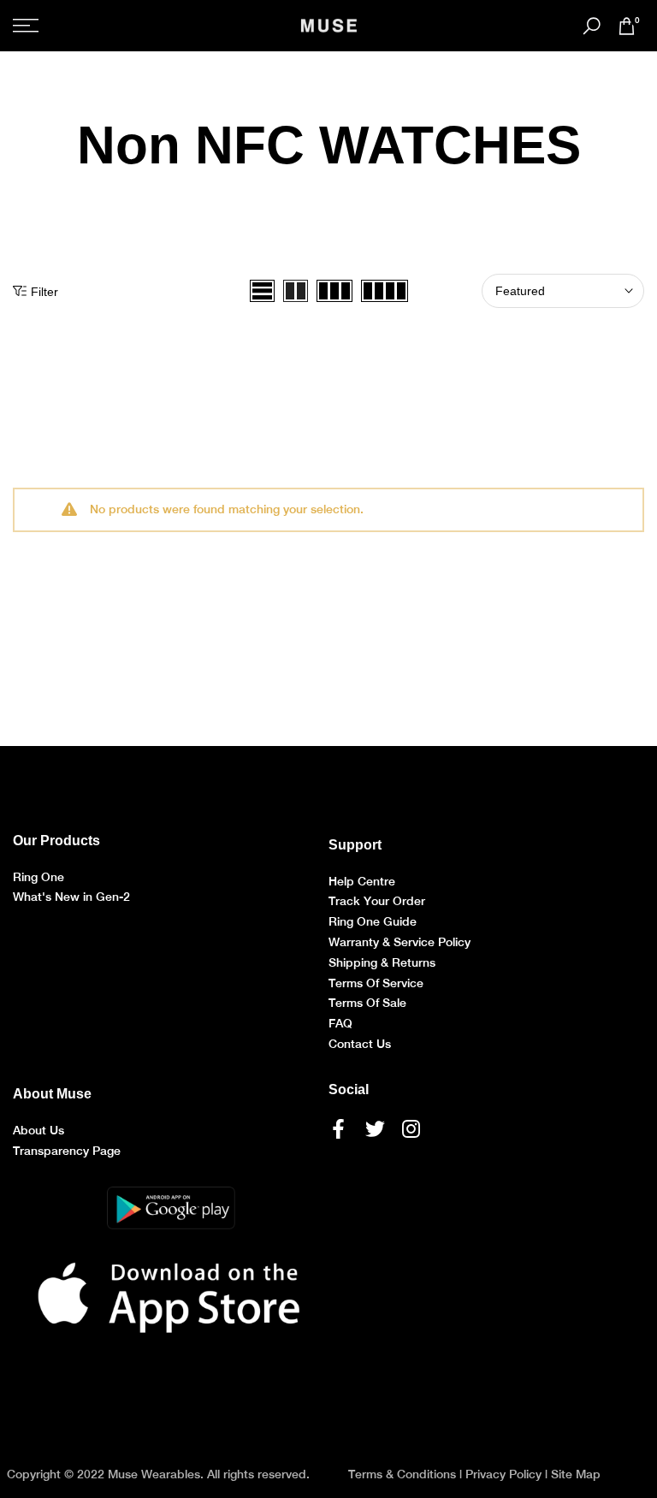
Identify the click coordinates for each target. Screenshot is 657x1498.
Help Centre (361, 881)
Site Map (576, 1474)
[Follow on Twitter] (375, 1129)
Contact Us (359, 1044)
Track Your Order (376, 901)
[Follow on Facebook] (338, 1129)
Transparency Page (67, 1151)
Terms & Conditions (402, 1474)
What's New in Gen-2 (71, 896)
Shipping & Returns (381, 962)
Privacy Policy (503, 1474)
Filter (44, 292)
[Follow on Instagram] (411, 1129)
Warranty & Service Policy (399, 942)
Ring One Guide (372, 921)
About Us (38, 1130)
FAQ (340, 1023)
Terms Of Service (375, 983)
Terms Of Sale (367, 1003)
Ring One (38, 877)
